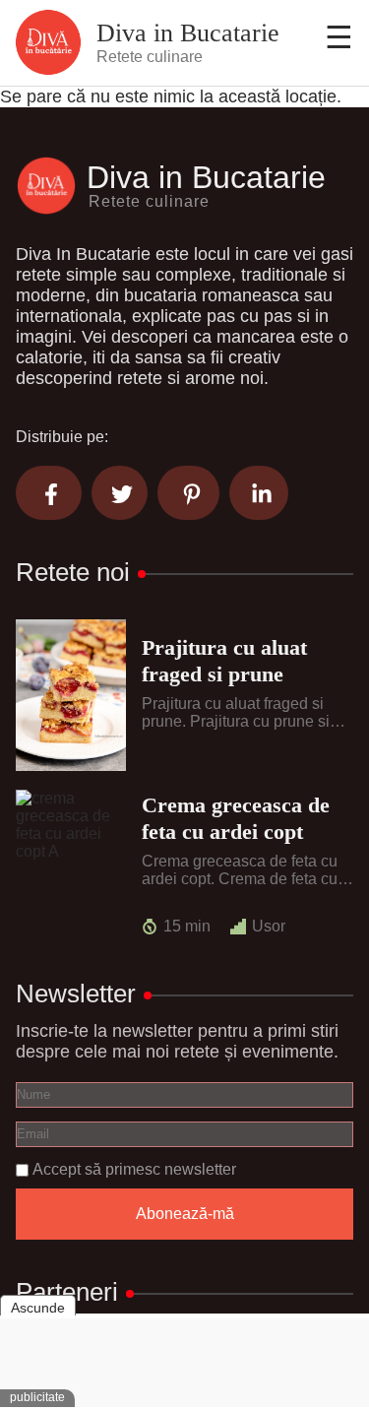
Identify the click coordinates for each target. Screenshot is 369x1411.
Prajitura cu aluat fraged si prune (224, 660)
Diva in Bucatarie (187, 33)
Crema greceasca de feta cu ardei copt (236, 818)
